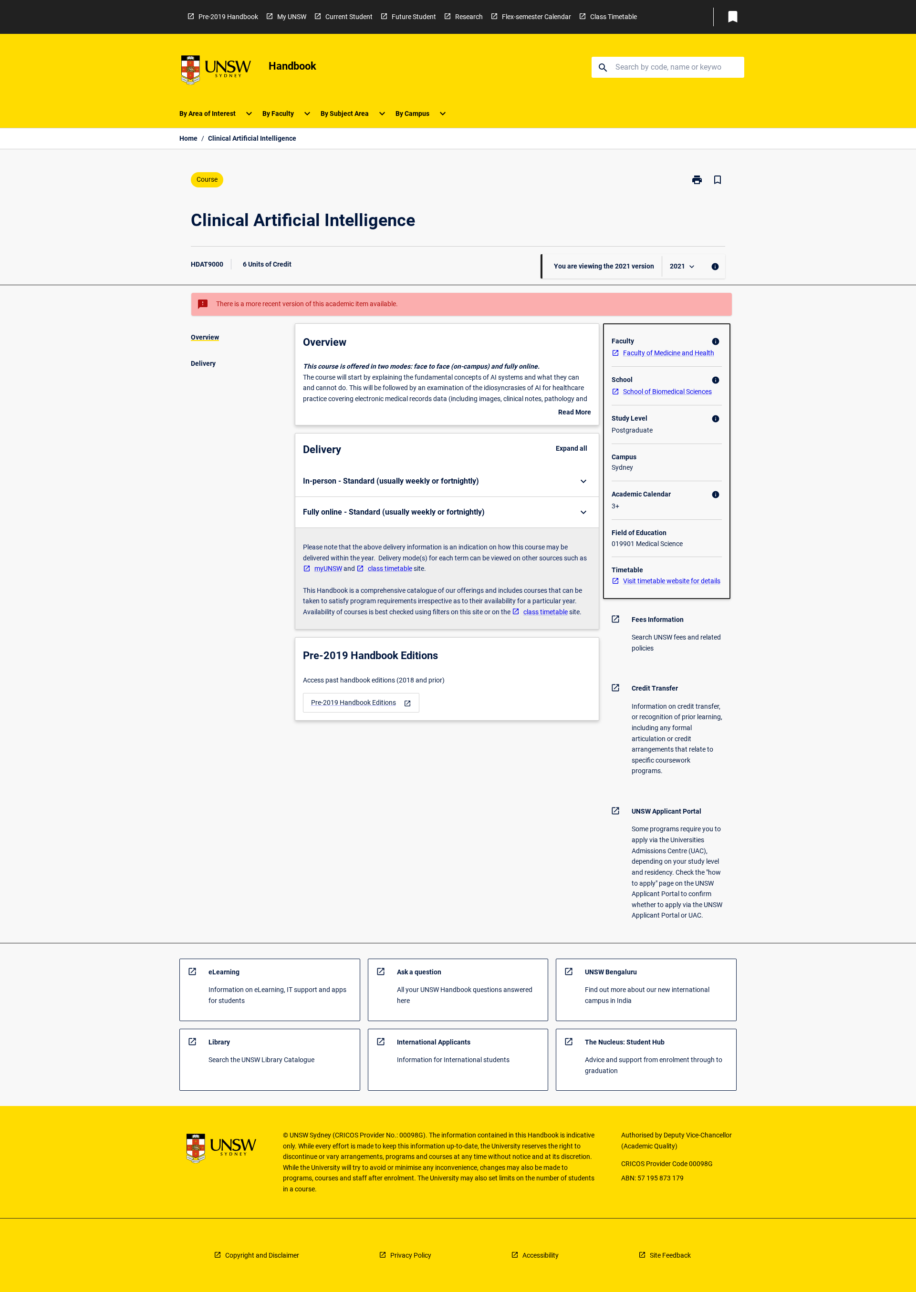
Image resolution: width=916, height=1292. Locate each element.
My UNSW (291, 17)
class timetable (390, 568)
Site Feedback (670, 1255)
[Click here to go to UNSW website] (216, 72)
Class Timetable (613, 17)
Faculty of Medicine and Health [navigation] (668, 353)
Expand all (571, 448)
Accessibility (540, 1255)
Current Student (349, 17)
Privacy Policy (410, 1255)
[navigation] (361, 703)
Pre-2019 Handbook (228, 17)
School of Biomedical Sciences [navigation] (667, 391)
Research (469, 17)
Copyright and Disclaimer (262, 1255)
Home (188, 138)
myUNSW (328, 568)
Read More (574, 413)
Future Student (414, 17)
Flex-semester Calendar (536, 17)
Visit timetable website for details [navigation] (671, 581)
